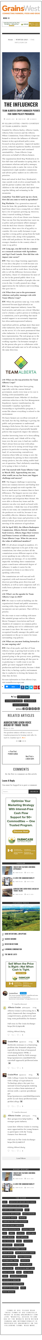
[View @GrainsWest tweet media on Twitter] (9, 1063)
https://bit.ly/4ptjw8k (16, 1026)
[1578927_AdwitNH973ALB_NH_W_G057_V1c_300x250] (21, 974)
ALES (26, 1210)
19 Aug (34, 1116)
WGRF (23, 1288)
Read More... (30, 1325)
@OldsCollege (13, 1101)
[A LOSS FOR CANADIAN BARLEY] (7, 881)
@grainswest (22, 1042)
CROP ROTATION (8, 1241)
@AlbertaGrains (31, 1060)
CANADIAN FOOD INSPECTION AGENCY (15, 1221)
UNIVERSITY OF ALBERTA (18, 1276)
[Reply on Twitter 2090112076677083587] (9, 1151)
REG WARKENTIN (30, 701)
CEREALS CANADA (28, 1229)
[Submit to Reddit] (35, 708)
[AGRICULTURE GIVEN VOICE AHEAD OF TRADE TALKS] (7, 892)
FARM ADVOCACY (23, 697)
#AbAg (11, 1031)
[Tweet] (26, 708)
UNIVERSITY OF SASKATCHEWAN (13, 1284)
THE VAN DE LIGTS (11, 954)
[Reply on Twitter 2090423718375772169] (9, 1106)
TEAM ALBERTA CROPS (20, 705)
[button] (6, 18)
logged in (17, 785)
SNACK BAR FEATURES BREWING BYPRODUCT (24, 868)
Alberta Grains (14, 1007)
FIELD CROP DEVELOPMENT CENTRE (14, 1249)
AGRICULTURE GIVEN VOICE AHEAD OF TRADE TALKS (17, 723)
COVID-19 (21, 1233)
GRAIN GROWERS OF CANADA (25, 1253)
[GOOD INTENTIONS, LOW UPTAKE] (21, 918)
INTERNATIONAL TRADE (10, 1260)
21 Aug (34, 1008)
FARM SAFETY (7, 1245)
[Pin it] (32, 708)
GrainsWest (13, 1041)
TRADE (5, 1276)
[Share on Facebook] (24, 708)
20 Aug (30, 1075)
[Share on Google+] (29, 708)
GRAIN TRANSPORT (24, 1256)
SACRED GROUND (10, 939)
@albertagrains (26, 1008)
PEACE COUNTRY (8, 1272)
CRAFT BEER (31, 1233)
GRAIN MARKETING (9, 1256)
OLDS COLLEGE (7, 1268)
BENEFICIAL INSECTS (9, 1217)
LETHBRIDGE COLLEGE (10, 1264)
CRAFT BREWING (8, 1237)
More (23, 737)
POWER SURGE (13, 754)
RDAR (19, 1272)
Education (28, 1241)
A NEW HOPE (30, 758)
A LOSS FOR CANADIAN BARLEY (23, 878)
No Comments (33, 119)
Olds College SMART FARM (25, 1268)
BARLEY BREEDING (29, 1214)
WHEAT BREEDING (8, 1292)
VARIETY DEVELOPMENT (10, 1288)
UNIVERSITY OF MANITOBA (11, 1280)
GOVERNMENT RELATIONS (14, 701)
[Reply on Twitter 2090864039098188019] (9, 1068)
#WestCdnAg (19, 1031)
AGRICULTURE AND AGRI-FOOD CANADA (22, 1202)
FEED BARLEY (19, 1245)
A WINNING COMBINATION (13, 949)
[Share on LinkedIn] (38, 708)
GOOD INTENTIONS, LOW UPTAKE (15, 934)
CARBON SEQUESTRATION (11, 1229)
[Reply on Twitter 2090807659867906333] (9, 1035)
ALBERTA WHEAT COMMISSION (12, 1210)
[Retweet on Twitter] (12, 1004)
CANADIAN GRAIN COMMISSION (13, 1225)
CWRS (19, 1241)
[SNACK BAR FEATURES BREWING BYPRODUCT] (7, 870)
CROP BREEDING (22, 1237)
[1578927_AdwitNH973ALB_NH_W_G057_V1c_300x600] (21, 828)
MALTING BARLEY (26, 1264)
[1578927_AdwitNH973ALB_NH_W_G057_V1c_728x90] (21, 24)
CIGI (4, 1233)
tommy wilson (22, 119)
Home (10, 39)
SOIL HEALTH (28, 1272)
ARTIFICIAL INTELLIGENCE (11, 1214)
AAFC (4, 1202)
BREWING (23, 1217)
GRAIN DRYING (8, 1253)
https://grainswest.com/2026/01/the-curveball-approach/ (22, 1059)
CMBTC (12, 1233)
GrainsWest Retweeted (20, 1004)
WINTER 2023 (22, 39)
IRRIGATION (25, 1260)
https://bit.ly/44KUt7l (16, 1142)
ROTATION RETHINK (11, 944)
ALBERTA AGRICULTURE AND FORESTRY (15, 1206)
